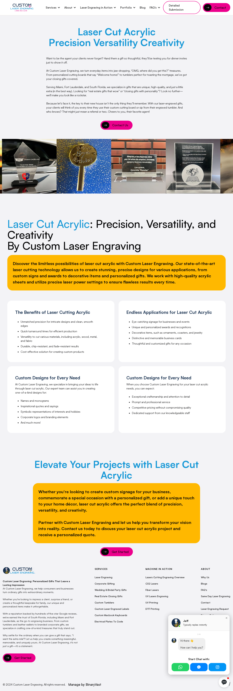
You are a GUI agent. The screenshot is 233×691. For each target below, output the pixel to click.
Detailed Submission (176, 7)
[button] (53, 7)
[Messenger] (199, 667)
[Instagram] (217, 667)
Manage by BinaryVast (84, 684)
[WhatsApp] (180, 667)
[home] (22, 7)
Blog (142, 7)
